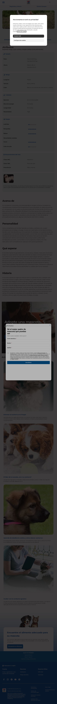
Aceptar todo (17, 36)
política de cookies (21, 31)
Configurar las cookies (20, 40)
